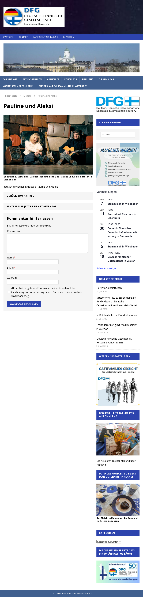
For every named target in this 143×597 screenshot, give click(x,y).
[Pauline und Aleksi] (48, 172)
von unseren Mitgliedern (18, 86)
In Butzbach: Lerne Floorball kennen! (116, 315)
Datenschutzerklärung (45, 37)
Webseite (12, 278)
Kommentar (14, 231)
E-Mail (10, 267)
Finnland (87, 79)
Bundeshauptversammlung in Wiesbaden (63, 86)
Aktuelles (53, 79)
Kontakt (23, 37)
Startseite (8, 37)
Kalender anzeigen (106, 268)
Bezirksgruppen (32, 79)
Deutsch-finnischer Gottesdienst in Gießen (121, 258)
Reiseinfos (70, 79)
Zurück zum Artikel (20, 195)
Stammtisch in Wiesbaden (123, 203)
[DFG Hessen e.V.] (71, 58)
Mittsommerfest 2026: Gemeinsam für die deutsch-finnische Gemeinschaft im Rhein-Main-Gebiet (116, 301)
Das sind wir (10, 79)
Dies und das (106, 79)
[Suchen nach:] (118, 135)
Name (10, 257)
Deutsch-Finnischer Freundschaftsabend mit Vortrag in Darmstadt (122, 232)
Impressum (68, 37)
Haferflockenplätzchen (109, 288)
